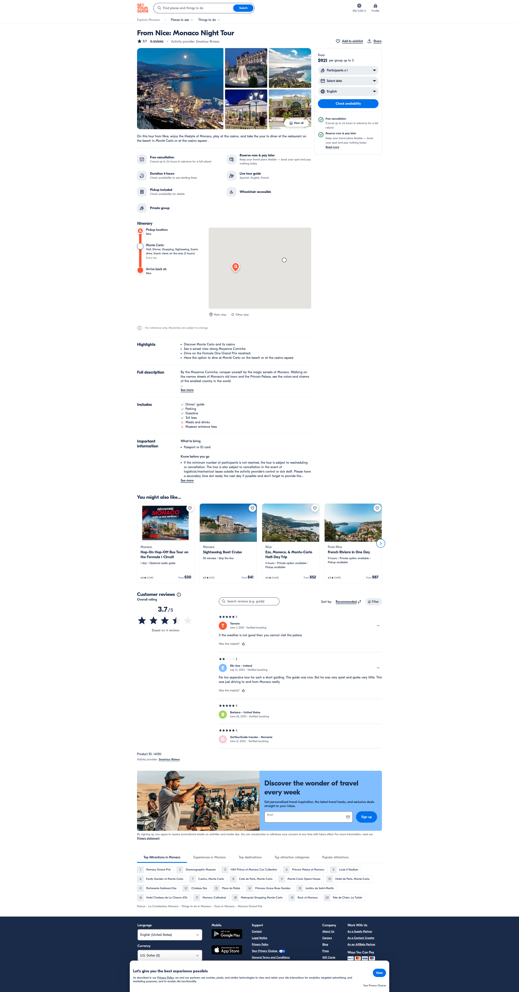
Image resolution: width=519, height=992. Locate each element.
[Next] (380, 543)
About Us (328, 931)
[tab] (162, 857)
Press (325, 951)
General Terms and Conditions (271, 957)
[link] (166, 543)
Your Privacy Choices (265, 951)
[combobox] (193, 8)
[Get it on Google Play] (227, 934)
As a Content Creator (360, 938)
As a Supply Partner (359, 931)
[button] (150, 41)
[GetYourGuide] (142, 8)
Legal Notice (259, 938)
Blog (325, 944)
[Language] (359, 5)
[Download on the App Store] (227, 950)
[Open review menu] (378, 626)
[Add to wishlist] (190, 508)
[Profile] (375, 5)
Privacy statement (148, 838)
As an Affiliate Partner (361, 944)
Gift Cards (328, 957)
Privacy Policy (260, 944)
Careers (327, 938)
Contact (257, 931)
